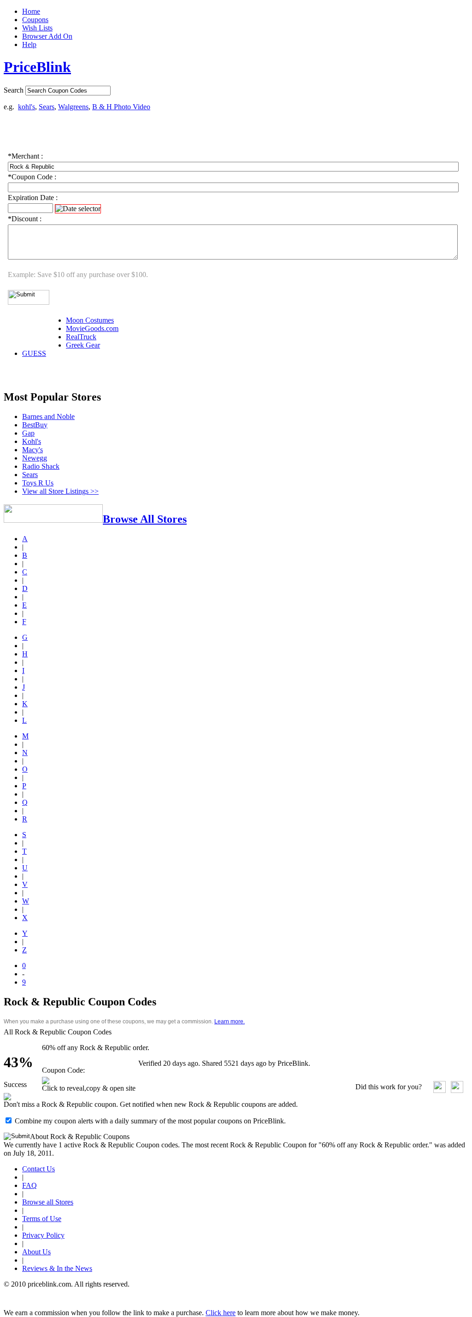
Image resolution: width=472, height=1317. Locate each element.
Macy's (32, 450)
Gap (28, 433)
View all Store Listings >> (60, 491)
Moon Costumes (90, 320)
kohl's (26, 107)
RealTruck (81, 337)
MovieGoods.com (92, 328)
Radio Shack (40, 466)
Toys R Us (37, 483)
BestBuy (34, 425)
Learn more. (229, 1021)
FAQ (29, 1185)
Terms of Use (41, 1219)
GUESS (34, 353)
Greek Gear (83, 345)
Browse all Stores (47, 1202)
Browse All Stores (145, 519)
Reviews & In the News (57, 1268)
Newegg (34, 458)
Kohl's (31, 441)
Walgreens (73, 107)
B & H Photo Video (121, 107)
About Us (36, 1252)
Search (14, 90)
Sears (46, 107)
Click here (221, 1313)
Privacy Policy (43, 1235)
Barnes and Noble (48, 416)
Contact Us (38, 1169)
